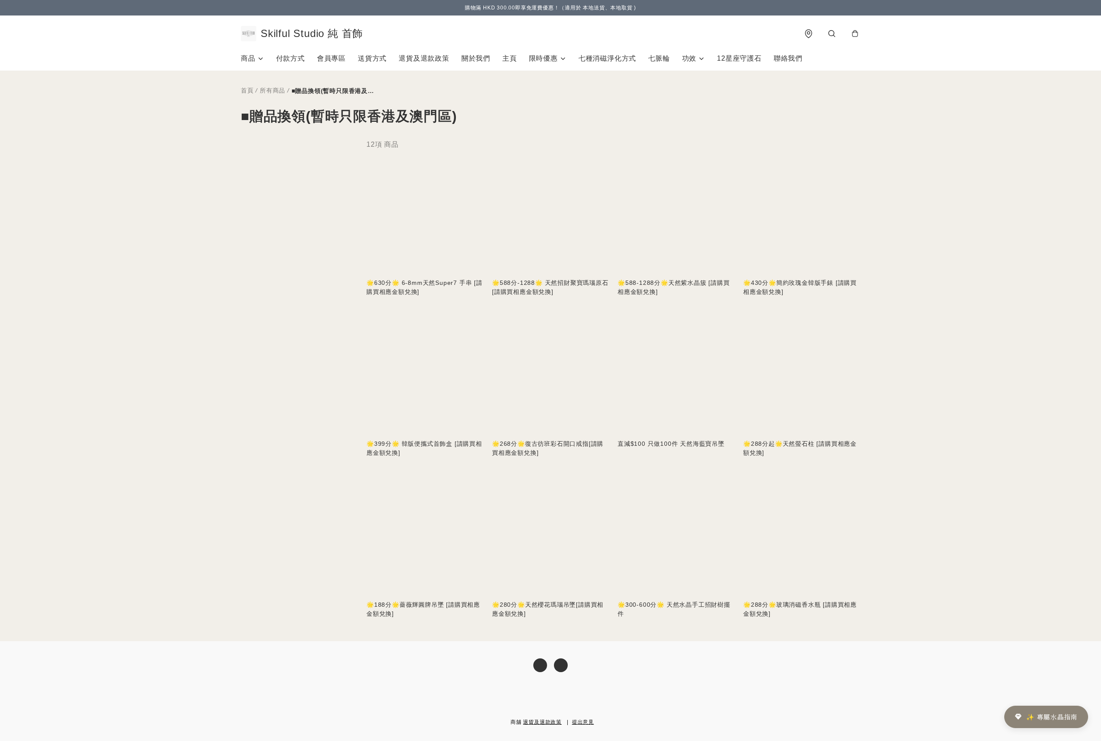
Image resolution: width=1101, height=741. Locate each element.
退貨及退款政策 (424, 58)
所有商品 (272, 90)
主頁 (509, 58)
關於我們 (475, 58)
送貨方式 (372, 58)
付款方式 (290, 58)
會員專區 (331, 58)
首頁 (247, 90)
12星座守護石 (739, 58)
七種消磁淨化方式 (607, 58)
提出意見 (583, 722)
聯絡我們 (788, 58)
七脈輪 (659, 58)
